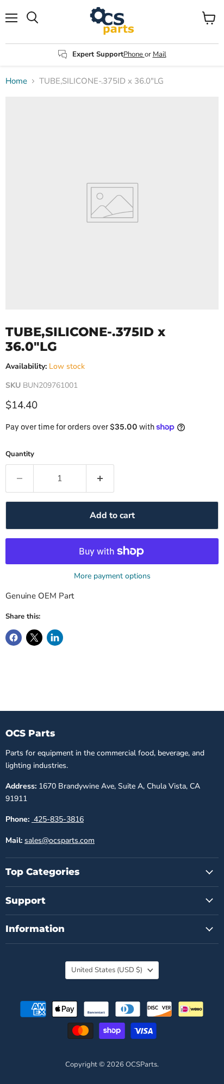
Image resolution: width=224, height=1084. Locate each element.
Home (16, 81)
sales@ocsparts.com (59, 840)
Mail (159, 54)
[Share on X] (34, 637)
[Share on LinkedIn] (55, 637)
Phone (134, 54)
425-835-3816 (58, 819)
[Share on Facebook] (13, 637)
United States (106, 970)
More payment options (112, 576)
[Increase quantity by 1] (100, 478)
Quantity (19, 454)
